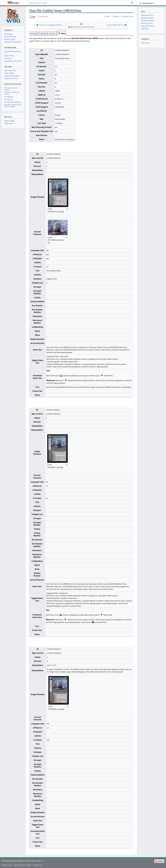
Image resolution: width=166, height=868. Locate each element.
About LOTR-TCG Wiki (22, 865)
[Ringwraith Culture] (61, 375)
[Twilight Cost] (93, 622)
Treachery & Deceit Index (84, 27)
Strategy (33, 33)
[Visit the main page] (13, 16)
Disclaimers (37, 865)
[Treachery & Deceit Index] (81, 24)
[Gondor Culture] (59, 33)
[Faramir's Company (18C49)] (37, 25)
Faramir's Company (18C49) (50, 25)
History (52, 33)
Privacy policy (7, 865)
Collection (43, 33)
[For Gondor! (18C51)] (125, 25)
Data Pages (145, 43)
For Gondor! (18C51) (115, 25)
